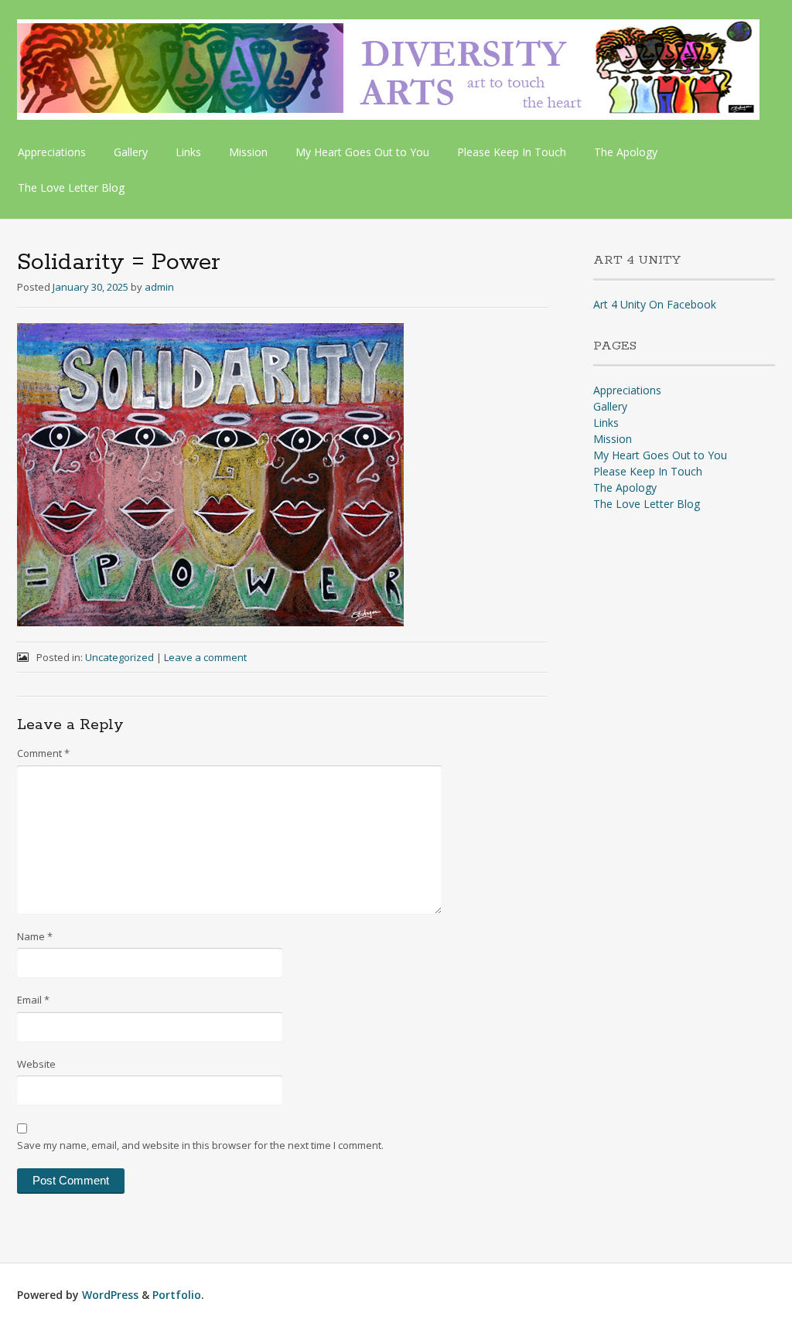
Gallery (131, 152)
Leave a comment (205, 657)
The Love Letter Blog (71, 187)
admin (159, 287)
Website (36, 1064)
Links (188, 152)
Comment (43, 753)
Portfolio (176, 1294)
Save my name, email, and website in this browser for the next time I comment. (200, 1145)
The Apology (625, 152)
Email (33, 1000)
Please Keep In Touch (511, 152)
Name (35, 936)
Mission (248, 152)
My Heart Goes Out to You (362, 152)
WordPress (110, 1294)
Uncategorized (119, 657)
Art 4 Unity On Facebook (654, 304)
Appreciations (52, 152)
